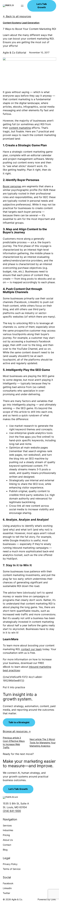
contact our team (31, 649)
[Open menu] (22, 6)
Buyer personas (12, 186)
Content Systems (12, 22)
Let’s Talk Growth (42, 6)
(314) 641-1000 (12, 810)
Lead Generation (30, 22)
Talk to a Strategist (18, 722)
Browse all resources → (17, 731)
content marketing (20, 127)
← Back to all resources (17, 16)
